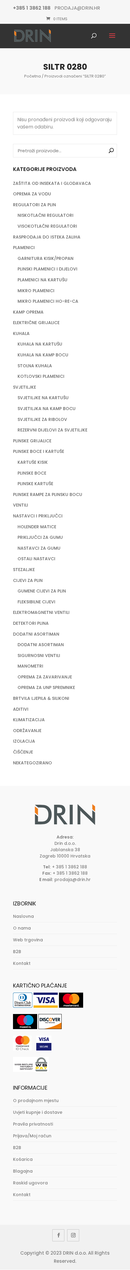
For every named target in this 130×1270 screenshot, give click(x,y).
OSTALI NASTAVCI (36, 559)
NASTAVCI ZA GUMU (39, 548)
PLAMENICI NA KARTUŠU (42, 280)
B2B (17, 952)
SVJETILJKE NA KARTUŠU (43, 398)
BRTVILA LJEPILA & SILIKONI (41, 698)
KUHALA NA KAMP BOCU (43, 355)
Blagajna (23, 1171)
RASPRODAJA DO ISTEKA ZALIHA (46, 237)
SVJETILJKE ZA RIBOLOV (42, 419)
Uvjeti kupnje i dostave (37, 1112)
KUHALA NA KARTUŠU (40, 344)
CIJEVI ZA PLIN (28, 580)
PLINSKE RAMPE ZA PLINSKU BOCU (47, 494)
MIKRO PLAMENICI (36, 291)
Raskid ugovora (30, 1183)
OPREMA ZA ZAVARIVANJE (45, 677)
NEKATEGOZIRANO (32, 763)
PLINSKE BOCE (32, 473)
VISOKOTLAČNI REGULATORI (47, 226)
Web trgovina (28, 940)
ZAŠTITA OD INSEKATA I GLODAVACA (52, 183)
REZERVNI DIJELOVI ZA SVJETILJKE (52, 430)
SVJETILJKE (24, 387)
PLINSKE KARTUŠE (35, 484)
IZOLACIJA (24, 741)
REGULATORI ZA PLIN (34, 205)
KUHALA (21, 333)
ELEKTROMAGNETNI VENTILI (41, 612)
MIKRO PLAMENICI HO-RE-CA (48, 301)
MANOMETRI (30, 666)
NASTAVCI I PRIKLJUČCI (38, 516)
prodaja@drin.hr (72, 880)
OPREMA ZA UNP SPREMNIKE (46, 687)
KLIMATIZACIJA (29, 720)
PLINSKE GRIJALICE (32, 441)
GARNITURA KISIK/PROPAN (45, 258)
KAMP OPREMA (28, 312)
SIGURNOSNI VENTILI (39, 655)
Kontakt (22, 963)
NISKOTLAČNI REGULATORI (45, 215)
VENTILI (20, 505)
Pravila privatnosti (33, 1124)
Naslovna (23, 916)
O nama (22, 928)
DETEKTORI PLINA (31, 623)
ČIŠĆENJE (23, 752)
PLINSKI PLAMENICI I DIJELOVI (47, 269)
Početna (32, 76)
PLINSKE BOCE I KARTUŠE (38, 451)
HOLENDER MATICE (37, 527)
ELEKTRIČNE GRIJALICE (36, 323)
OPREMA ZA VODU (32, 194)
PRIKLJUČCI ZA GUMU (40, 537)
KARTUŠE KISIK (33, 462)
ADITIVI (20, 709)
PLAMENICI (24, 248)
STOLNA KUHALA (35, 366)
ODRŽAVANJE (27, 731)
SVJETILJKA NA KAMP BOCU (47, 409)
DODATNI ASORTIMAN (36, 634)
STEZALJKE (24, 570)
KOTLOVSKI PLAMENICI (41, 376)
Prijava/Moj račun (32, 1136)
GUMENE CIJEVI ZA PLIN (42, 591)
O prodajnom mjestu (36, 1101)
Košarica (23, 1159)
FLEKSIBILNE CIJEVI (36, 602)
